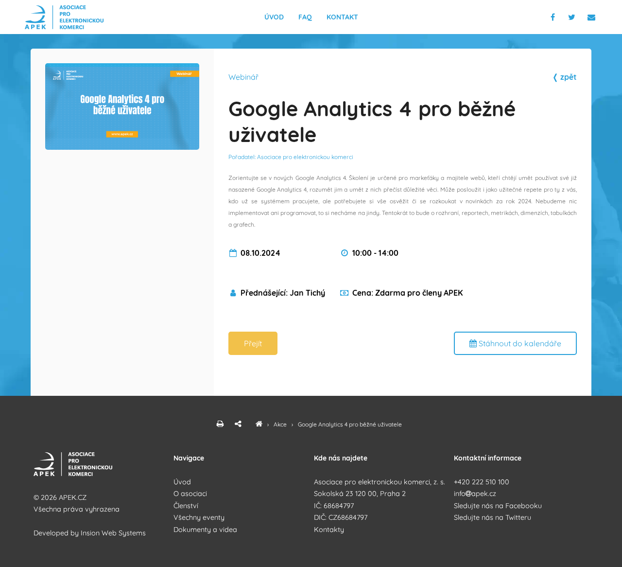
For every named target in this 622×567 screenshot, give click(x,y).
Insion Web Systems (113, 533)
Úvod (274, 17)
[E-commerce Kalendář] (259, 424)
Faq (305, 17)
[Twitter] (574, 17)
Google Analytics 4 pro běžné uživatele (350, 424)
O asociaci (190, 493)
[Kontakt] (592, 17)
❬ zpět (564, 77)
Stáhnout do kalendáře (519, 343)
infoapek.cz (475, 493)
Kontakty (329, 529)
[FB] (554, 17)
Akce (281, 424)
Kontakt (342, 17)
